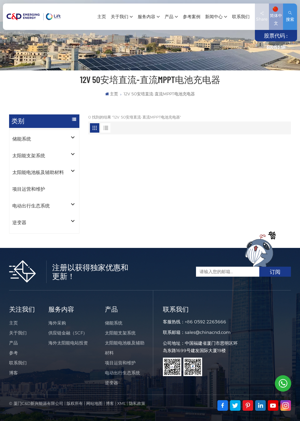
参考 (13, 353)
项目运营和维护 (28, 189)
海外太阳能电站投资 (68, 343)
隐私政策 (137, 403)
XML (121, 403)
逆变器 (19, 222)
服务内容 (146, 16)
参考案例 (191, 16)
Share (261, 19)
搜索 (290, 19)
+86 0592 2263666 (205, 321)
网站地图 (94, 403)
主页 (101, 16)
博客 (13, 373)
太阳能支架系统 (28, 155)
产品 (169, 16)
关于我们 (119, 16)
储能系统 (21, 139)
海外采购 (57, 323)
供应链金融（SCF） (67, 333)
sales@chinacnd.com (208, 332)
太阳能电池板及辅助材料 (38, 172)
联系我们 (241, 16)
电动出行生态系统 (31, 206)
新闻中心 (214, 16)
